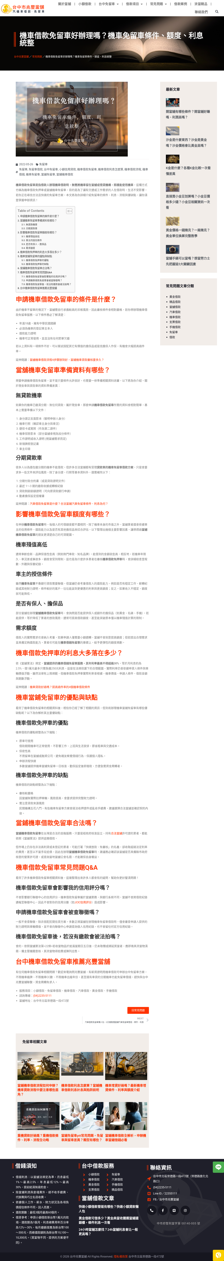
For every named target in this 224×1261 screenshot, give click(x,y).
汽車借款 (175, 312)
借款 (172, 337)
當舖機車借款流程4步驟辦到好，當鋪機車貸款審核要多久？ (67, 360)
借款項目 (132, 4)
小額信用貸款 (67, 169)
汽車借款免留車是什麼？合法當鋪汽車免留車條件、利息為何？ (69, 503)
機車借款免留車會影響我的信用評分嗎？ (46, 276)
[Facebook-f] (163, 1210)
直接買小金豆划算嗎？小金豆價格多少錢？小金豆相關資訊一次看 (188, 202)
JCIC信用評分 (83, 902)
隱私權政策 (121, 1256)
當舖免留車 (48, 174)
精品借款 (175, 302)
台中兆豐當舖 (21, 56)
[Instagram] (185, 1210)
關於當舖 (64, 4)
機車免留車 (33, 174)
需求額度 (30, 248)
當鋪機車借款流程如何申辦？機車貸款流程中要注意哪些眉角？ (38, 1090)
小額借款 (84, 4)
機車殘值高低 (33, 236)
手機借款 (175, 327)
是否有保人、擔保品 (36, 244)
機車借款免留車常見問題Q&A (36, 272)
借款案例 (180, 4)
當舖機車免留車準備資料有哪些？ (38, 220)
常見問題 (156, 4)
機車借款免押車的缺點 (37, 264)
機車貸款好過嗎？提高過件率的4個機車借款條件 (60, 687)
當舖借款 (175, 307)
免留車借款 (36, 169)
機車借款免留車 (87, 169)
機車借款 (175, 317)
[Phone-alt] (151, 1210)
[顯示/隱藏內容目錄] (67, 211)
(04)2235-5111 (42, 995)
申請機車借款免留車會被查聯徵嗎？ (44, 280)
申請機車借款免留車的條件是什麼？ (39, 216)
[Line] (174, 1210)
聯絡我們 (201, 12)
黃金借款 (175, 296)
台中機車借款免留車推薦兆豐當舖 (38, 288)
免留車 (43, 164)
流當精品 (200, 4)
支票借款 (175, 322)
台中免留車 (107, 4)
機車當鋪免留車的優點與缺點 (36, 256)
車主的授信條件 (34, 240)
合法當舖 (116, 833)
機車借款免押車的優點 (37, 260)
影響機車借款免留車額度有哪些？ (38, 232)
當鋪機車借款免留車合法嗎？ (36, 268)
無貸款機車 (31, 224)
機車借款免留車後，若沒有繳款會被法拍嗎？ (48, 284)
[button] (217, 11)
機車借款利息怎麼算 (110, 169)
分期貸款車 (31, 228)
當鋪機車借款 (64, 174)
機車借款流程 (132, 169)
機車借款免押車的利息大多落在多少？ (41, 252)
